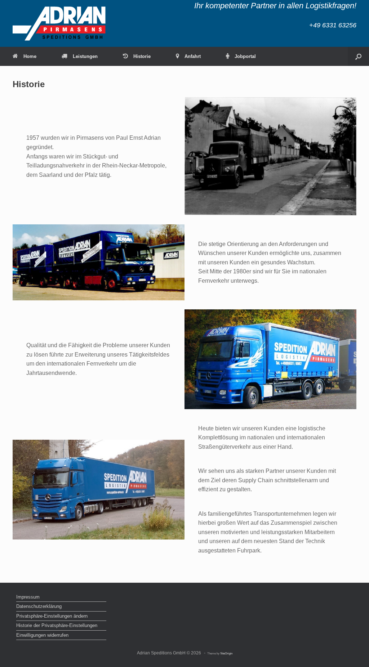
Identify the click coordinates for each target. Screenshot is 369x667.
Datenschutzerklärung (39, 606)
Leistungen (85, 56)
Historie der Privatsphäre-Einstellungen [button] (56, 625)
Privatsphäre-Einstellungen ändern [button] (52, 616)
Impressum (28, 597)
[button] (358, 56)
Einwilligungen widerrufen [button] (42, 635)
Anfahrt (192, 56)
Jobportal (245, 56)
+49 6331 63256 (332, 25)
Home (29, 56)
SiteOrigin (226, 653)
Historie (142, 56)
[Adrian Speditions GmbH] (59, 23)
